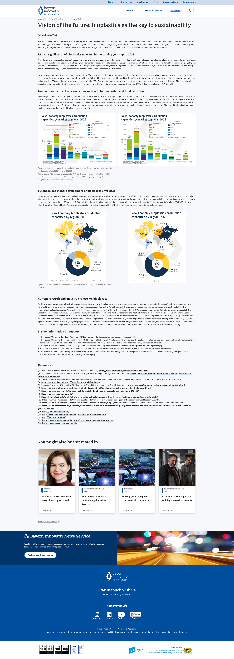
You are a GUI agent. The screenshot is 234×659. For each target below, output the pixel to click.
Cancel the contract (170, 632)
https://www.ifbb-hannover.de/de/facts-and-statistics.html (157, 385)
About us (112, 2)
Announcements (81, 632)
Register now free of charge (40, 555)
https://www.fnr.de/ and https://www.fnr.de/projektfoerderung (70, 382)
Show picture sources (47, 522)
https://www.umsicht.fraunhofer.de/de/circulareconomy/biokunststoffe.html (78, 420)
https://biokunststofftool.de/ (55, 411)
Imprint (183, 632)
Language (189, 2)
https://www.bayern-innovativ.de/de (59, 423)
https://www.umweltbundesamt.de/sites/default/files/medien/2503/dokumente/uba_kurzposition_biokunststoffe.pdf (96, 388)
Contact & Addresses (127, 629)
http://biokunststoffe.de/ (54, 417)
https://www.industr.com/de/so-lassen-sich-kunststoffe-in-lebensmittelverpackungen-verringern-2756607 (90, 391)
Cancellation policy (151, 632)
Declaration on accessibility (102, 632)
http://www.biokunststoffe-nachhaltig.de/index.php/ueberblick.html (74, 414)
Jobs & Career (143, 2)
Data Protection (123, 632)
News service (126, 2)
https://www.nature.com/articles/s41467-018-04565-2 (124, 371)
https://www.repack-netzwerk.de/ (57, 394)
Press (156, 2)
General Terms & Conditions (59, 632)
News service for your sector (117, 594)
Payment (136, 632)
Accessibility (170, 2)
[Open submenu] (135, 10)
